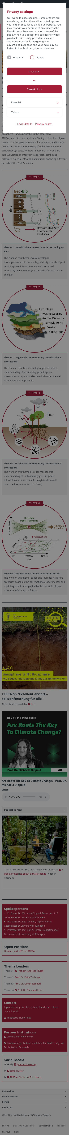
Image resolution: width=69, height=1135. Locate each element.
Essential (18, 57)
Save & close (34, 89)
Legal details (24, 123)
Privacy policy (43, 123)
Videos (40, 57)
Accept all (34, 71)
